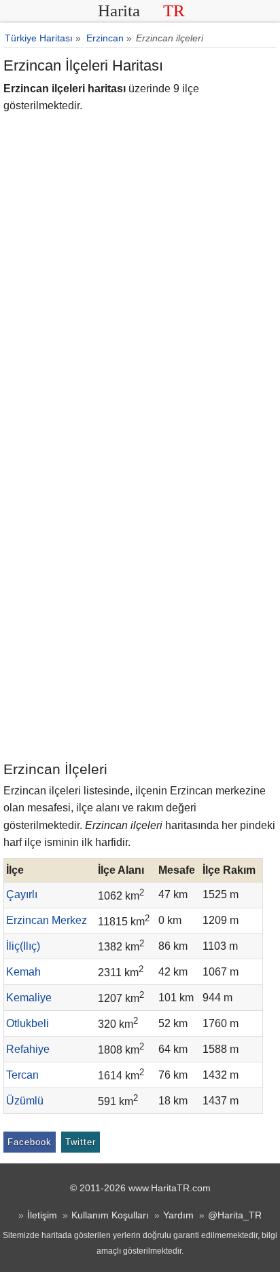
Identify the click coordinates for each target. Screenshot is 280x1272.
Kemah (23, 972)
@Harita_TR (235, 1215)
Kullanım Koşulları (110, 1215)
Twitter (80, 1142)
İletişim (42, 1215)
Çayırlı (21, 894)
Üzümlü (24, 1100)
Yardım (178, 1215)
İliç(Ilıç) (23, 946)
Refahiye (28, 1049)
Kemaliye (29, 997)
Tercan (22, 1075)
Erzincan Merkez (46, 920)
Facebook (29, 1142)
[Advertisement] (140, 612)
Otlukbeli (27, 1023)
